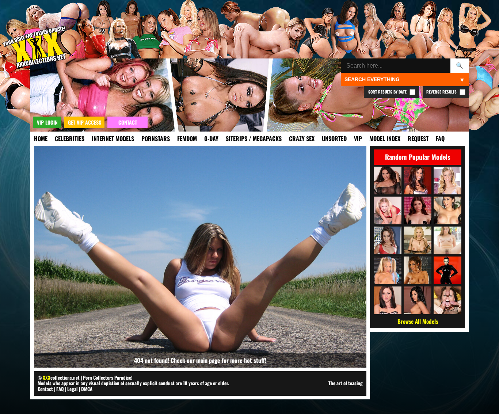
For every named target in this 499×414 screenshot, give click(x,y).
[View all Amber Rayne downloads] (387, 240)
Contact (45, 388)
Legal (72, 388)
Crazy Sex (302, 138)
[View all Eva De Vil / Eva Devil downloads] (417, 210)
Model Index (384, 138)
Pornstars (155, 138)
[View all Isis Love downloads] (447, 210)
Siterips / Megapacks (254, 138)
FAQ (440, 138)
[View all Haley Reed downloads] (447, 180)
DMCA (86, 388)
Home (40, 138)
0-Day (211, 138)
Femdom (187, 138)
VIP (358, 138)
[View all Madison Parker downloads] (417, 300)
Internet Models (113, 138)
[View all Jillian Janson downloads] (447, 240)
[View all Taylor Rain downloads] (417, 180)
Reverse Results (442, 92)
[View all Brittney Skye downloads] (417, 240)
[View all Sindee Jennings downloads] (387, 300)
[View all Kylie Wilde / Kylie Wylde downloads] (387, 270)
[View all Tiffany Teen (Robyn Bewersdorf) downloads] (387, 210)
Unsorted (334, 138)
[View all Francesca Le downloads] (417, 270)
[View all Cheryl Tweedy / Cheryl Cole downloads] (447, 270)
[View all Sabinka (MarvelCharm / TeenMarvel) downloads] (387, 180)
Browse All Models (417, 321)
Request (418, 138)
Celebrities (69, 138)
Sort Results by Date (388, 92)
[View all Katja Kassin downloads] (447, 300)
